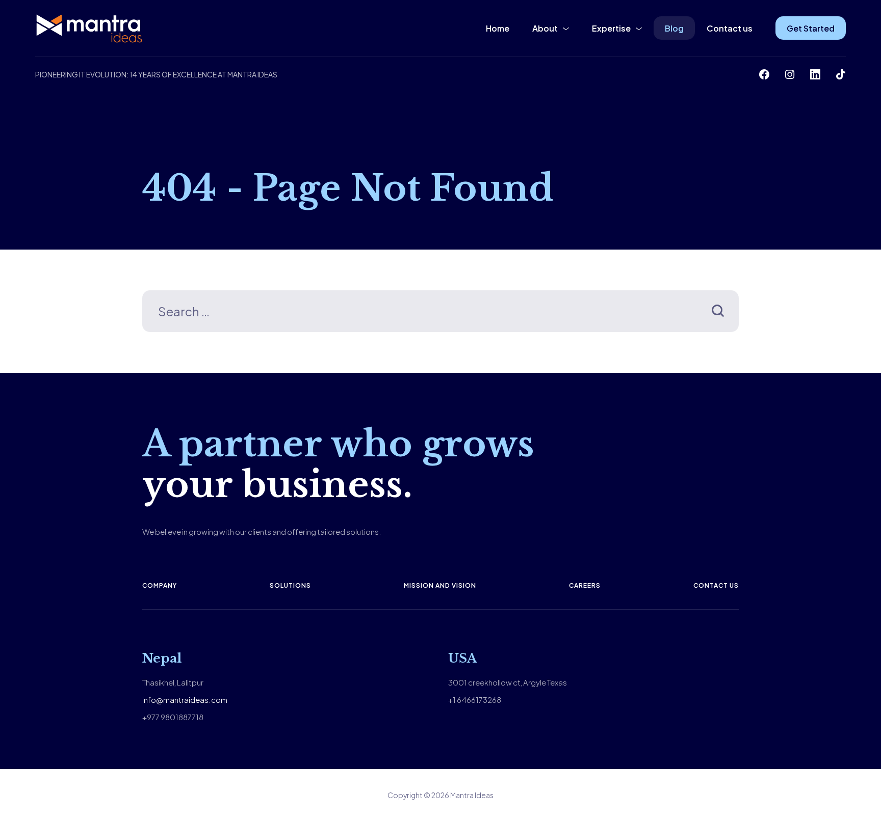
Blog (674, 28)
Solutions (290, 585)
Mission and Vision (440, 585)
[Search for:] (440, 313)
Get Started (811, 28)
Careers (585, 585)
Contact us (730, 28)
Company (159, 585)
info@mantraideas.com (184, 699)
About (545, 28)
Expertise (611, 28)
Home (497, 28)
